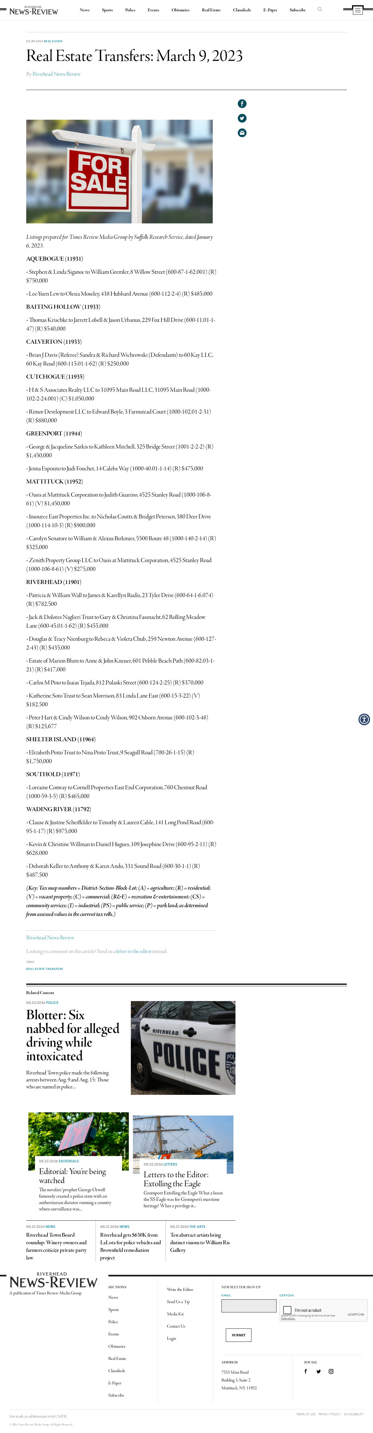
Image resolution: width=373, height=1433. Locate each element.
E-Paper (270, 10)
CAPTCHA (286, 1295)
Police (130, 10)
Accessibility (354, 1414)
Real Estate (211, 10)
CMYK (61, 1416)
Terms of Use (306, 1414)
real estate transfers (44, 968)
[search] (320, 9)
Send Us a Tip (178, 1302)
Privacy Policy (330, 1414)
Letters (170, 1164)
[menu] (357, 10)
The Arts (197, 1227)
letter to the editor (134, 951)
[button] (364, 719)
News (84, 10)
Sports (107, 10)
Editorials (69, 1161)
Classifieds (242, 10)
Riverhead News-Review (57, 74)
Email (226, 1295)
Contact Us (176, 1326)
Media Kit (175, 1314)
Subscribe (298, 10)
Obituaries (180, 10)
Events (153, 10)
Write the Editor (180, 1290)
